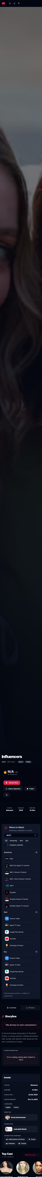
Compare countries (16, 845)
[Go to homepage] (4, 3)
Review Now (13, 783)
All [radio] (6, 841)
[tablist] (21, 1007)
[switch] (6, 845)
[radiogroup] (17, 840)
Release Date (8, 1094)
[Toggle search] (10, 3)
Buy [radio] (27, 841)
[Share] (6, 795)
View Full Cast (30, 1155)
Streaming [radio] (13, 841)
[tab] (11, 1008)
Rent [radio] (21, 841)
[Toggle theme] (18, 3)
